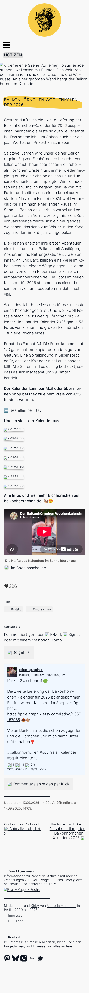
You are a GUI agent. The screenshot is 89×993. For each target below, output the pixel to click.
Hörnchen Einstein (26, 170)
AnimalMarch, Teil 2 (23, 829)
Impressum (16, 915)
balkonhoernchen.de (29, 277)
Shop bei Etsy (24, 394)
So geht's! (21, 652)
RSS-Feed (15, 921)
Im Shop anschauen (28, 567)
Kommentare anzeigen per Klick (40, 784)
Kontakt (14, 937)
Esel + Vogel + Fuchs (46, 880)
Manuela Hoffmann (61, 905)
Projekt (16, 609)
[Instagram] (23, 958)
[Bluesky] (15, 958)
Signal (74, 634)
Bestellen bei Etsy (25, 410)
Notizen (13, 54)
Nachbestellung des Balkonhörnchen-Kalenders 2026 (67, 831)
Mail (49, 388)
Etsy (52, 884)
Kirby (35, 905)
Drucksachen (42, 609)
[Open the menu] (3, 45)
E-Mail (55, 634)
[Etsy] (32, 958)
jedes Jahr (21, 304)
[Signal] (40, 958)
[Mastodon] (7, 958)
